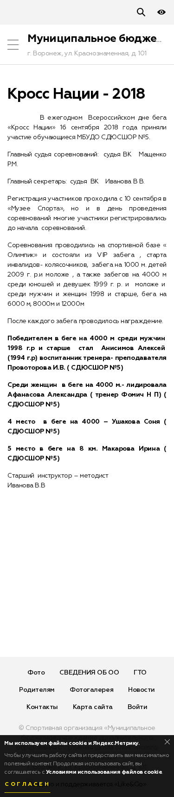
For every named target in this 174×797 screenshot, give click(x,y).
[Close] (167, 741)
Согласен (27, 784)
